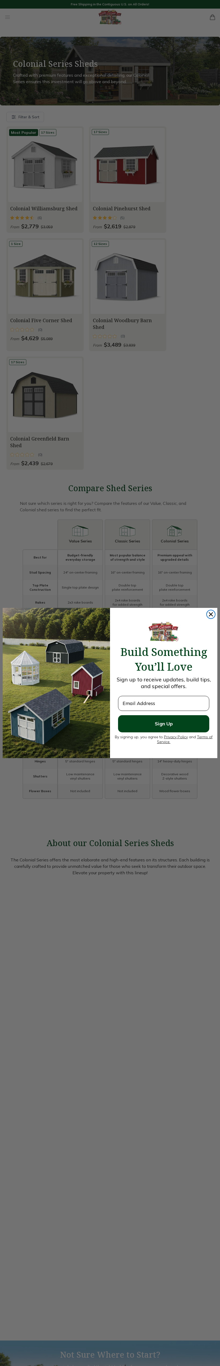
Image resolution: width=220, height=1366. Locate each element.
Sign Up (164, 724)
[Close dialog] (211, 614)
